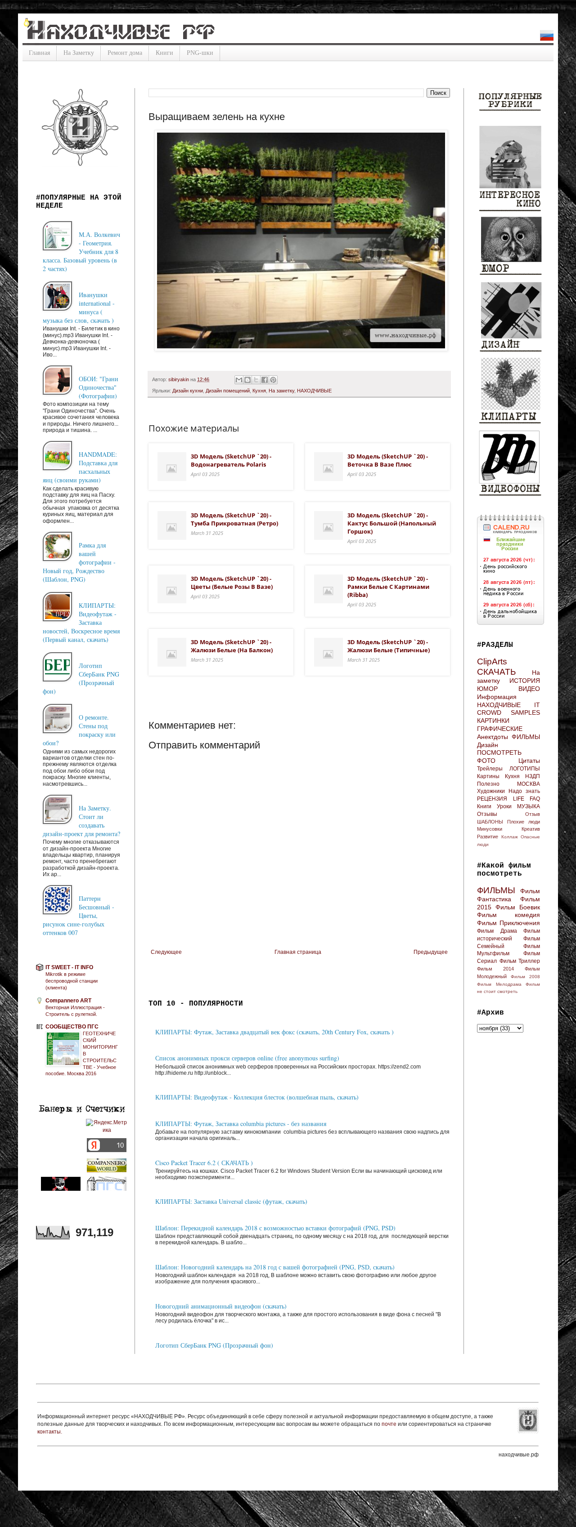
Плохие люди (523, 821)
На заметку (281, 390)
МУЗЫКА (528, 806)
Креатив (531, 829)
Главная (39, 52)
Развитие (487, 836)
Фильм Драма (497, 931)
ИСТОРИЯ (524, 680)
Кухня (259, 390)
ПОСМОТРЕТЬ (499, 752)
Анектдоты (492, 736)
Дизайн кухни (187, 390)
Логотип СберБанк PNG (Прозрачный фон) (214, 1345)
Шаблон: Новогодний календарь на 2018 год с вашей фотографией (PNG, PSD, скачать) (275, 1267)
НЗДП (532, 776)
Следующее (166, 952)
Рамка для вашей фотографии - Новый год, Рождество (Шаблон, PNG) (79, 562)
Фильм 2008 (525, 976)
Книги (164, 52)
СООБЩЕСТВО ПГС (72, 1027)
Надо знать (524, 791)
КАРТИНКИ (493, 720)
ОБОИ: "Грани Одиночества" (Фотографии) (98, 387)
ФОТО (486, 760)
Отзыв (532, 814)
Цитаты (529, 760)
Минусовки (489, 829)
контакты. (49, 1432)
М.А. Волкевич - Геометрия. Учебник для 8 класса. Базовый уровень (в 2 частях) (81, 251)
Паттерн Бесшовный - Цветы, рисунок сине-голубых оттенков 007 (78, 915)
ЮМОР (487, 688)
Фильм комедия (508, 914)
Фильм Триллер (520, 961)
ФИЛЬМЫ (526, 736)
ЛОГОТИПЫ (524, 769)
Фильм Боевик (517, 907)
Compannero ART (68, 1000)
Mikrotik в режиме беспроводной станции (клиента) (71, 980)
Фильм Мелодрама (499, 984)
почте (390, 1424)
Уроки (504, 806)
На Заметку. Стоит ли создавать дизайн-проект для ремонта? (81, 821)
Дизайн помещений (228, 390)
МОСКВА (528, 784)
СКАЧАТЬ (496, 672)
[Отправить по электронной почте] (238, 379)
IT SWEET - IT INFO (69, 967)
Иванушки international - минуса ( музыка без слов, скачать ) (79, 307)
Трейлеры (490, 769)
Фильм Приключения (508, 922)
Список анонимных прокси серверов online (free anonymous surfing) (247, 1058)
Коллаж (509, 836)
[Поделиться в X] (256, 379)
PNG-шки (200, 52)
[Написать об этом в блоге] (247, 379)
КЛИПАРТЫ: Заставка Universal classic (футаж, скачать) (231, 1201)
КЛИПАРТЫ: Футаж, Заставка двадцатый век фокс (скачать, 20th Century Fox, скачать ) (274, 1032)
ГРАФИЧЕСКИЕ (499, 728)
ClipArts (492, 661)
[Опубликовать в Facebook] (264, 379)
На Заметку (78, 52)
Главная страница (297, 952)
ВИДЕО (529, 688)
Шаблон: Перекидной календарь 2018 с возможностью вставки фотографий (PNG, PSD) (275, 1228)
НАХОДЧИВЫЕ (314, 390)
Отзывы (487, 814)
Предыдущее (431, 952)
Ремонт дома (125, 52)
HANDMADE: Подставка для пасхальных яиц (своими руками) (80, 467)
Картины (488, 776)
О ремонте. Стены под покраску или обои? (79, 730)
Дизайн (487, 744)
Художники (491, 791)
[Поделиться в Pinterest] (273, 379)
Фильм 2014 (495, 968)
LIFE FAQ (526, 799)
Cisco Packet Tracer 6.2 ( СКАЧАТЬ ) (204, 1162)
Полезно (488, 784)
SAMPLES (525, 712)
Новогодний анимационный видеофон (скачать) (221, 1306)
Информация (497, 696)
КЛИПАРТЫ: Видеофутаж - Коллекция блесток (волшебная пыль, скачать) (257, 1097)
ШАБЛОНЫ (490, 821)
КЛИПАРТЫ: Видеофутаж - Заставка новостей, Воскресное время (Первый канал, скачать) (81, 622)
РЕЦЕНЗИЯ (492, 799)
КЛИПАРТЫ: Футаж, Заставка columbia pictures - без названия (240, 1123)
